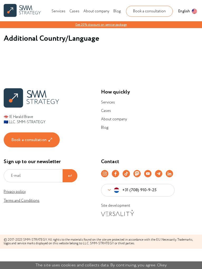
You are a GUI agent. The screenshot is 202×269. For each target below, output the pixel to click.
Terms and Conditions (21, 200)
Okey (162, 265)
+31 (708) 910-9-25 (139, 190)
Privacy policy (15, 191)
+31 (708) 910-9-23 (131, 217)
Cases (74, 11)
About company (96, 11)
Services (58, 11)
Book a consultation (149, 11)
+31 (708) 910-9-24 (131, 203)
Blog (117, 11)
